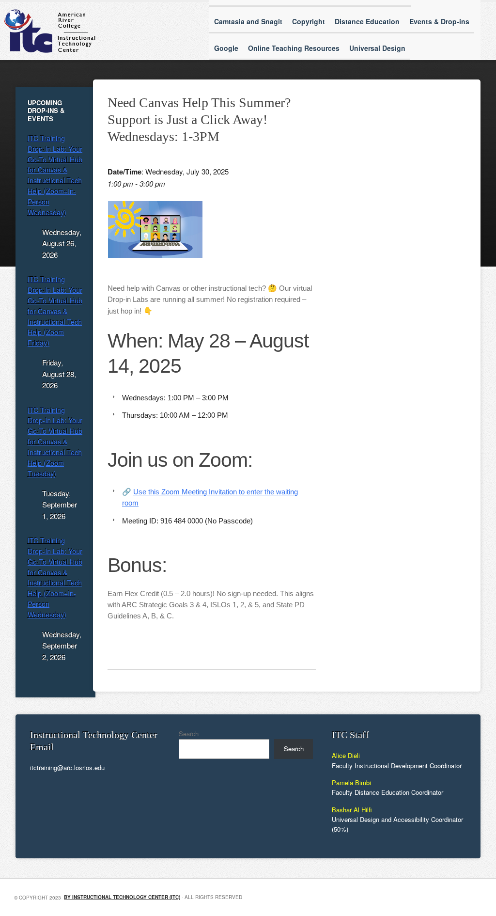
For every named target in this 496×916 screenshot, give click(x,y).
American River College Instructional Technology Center (112, 31)
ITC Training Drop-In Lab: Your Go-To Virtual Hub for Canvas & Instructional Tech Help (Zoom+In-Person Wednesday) (55, 175)
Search (189, 733)
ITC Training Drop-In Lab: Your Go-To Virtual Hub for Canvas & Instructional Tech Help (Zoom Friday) (55, 310)
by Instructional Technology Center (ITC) (122, 897)
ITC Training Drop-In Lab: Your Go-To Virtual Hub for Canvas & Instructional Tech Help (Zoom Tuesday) (55, 441)
